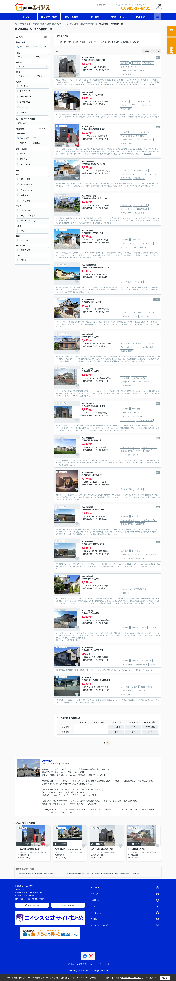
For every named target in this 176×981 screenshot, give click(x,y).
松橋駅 (89, 42)
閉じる (164, 978)
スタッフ (94, 894)
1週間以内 (36, 143)
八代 (95, 70)
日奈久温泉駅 (113, 42)
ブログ (93, 906)
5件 (133, 732)
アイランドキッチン (29, 221)
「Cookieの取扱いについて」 (131, 978)
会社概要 (94, 17)
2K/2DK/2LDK (25, 97)
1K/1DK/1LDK (25, 91)
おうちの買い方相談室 (100, 925)
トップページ (96, 888)
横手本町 (91, 161)
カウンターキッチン (29, 216)
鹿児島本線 (87, 70)
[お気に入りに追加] (77, 74)
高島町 (90, 369)
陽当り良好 (25, 179)
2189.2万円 (150, 727)
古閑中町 (91, 57)
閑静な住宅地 (26, 184)
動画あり (23, 159)
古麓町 (90, 230)
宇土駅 (96, 42)
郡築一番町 (92, 196)
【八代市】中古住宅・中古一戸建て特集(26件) (35, 873)
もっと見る (150, 84)
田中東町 (91, 438)
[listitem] (33, 843)
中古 (45, 47)
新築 (36, 47)
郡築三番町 (92, 265)
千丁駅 (82, 42)
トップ (26, 17)
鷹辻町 (90, 648)
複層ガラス (25, 250)
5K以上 (23, 113)
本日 (36, 138)
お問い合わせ (117, 17)
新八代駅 (67, 42)
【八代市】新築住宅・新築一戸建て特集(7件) (104, 873)
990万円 (116, 727)
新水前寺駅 (134, 42)
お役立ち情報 (72, 17)
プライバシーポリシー (87, 964)
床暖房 (23, 231)
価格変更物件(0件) (131, 873)
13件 (150, 732)
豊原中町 (91, 300)
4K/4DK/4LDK (25, 107)
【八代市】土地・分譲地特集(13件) (70, 873)
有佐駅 (75, 42)
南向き (23, 260)
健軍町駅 (124, 42)
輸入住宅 (24, 195)
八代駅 (59, 42)
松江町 (90, 611)
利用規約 (71, 964)
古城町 (90, 92)
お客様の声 (95, 900)
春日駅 (104, 42)
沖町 (89, 678)
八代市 (85, 57)
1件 (116, 732)
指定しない (24, 47)
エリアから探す (49, 17)
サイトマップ (104, 964)
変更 (46, 37)
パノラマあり (25, 164)
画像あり (23, 153)
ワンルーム (24, 86)
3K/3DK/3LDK (25, 102)
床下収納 (24, 240)
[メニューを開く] (157, 16)
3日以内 (23, 143)
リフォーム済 (26, 190)
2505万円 (133, 727)
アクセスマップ (97, 913)
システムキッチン (28, 210)
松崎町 (90, 334)
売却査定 (140, 17)
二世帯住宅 (25, 201)
